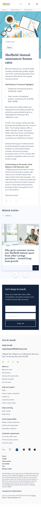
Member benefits (8, 379)
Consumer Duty (7, 443)
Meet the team (7, 369)
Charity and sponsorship (10, 376)
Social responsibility (9, 419)
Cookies (4, 459)
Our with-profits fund (9, 436)
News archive (28, 10)
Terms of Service (12, 497)
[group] (20, 247)
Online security (6, 461)
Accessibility (5, 464)
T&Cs (3, 466)
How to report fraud (9, 403)
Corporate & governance (10, 433)
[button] (37, 4)
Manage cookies (7, 469)
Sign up (20, 323)
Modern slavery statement (11, 422)
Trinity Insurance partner (10, 440)
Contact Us (5, 396)
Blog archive (6, 414)
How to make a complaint (10, 393)
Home (4, 10)
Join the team (6, 382)
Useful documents (8, 400)
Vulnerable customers (9, 428)
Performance (6, 373)
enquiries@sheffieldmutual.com (14, 349)
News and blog (15, 10)
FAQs (4, 390)
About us (5, 366)
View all (8, 215)
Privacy (4, 456)
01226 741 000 (7, 345)
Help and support (8, 387)
